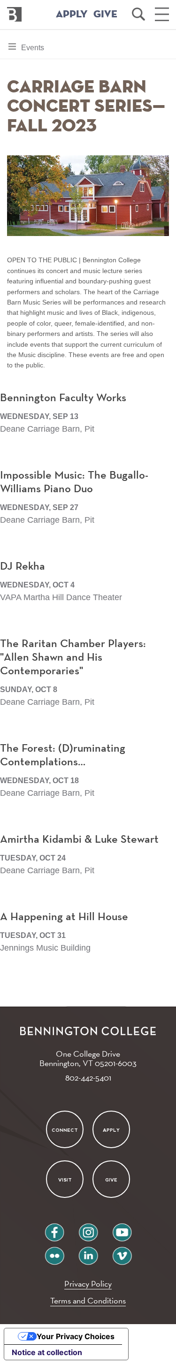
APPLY (72, 14)
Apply (111, 1130)
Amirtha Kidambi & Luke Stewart (79, 839)
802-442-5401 (88, 1077)
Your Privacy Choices (76, 1336)
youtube (122, 1228)
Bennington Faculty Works (63, 398)
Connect (65, 1130)
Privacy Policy (88, 1283)
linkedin (88, 1252)
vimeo (122, 1252)
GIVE (105, 14)
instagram (88, 1228)
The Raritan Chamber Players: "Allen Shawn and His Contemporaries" (73, 657)
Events (32, 51)
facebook (54, 1228)
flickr (54, 1252)
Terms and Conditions (88, 1300)
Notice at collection (47, 1352)
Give (111, 1179)
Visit (65, 1179)
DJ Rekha (22, 566)
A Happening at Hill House (64, 916)
